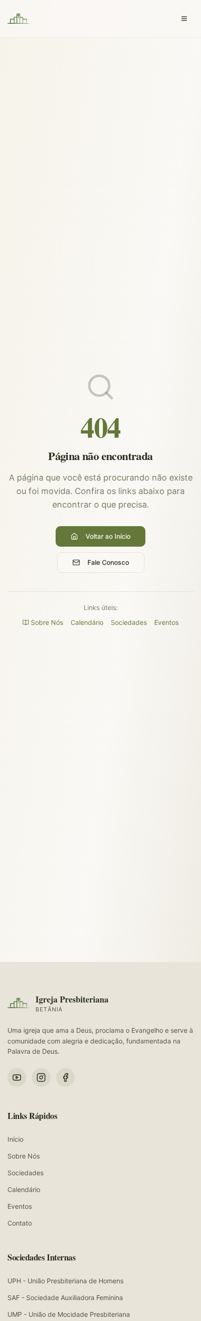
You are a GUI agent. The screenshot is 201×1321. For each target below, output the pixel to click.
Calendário (87, 622)
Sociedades (129, 622)
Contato (19, 1223)
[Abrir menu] (184, 18)
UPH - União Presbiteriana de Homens (65, 1281)
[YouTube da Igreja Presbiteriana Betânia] (16, 1077)
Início (15, 1139)
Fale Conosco (108, 562)
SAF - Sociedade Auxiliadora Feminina (65, 1297)
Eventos (166, 622)
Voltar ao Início (108, 536)
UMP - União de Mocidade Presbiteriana (68, 1314)
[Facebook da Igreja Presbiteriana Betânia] (65, 1077)
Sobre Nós (47, 622)
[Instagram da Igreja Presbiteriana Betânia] (41, 1077)
